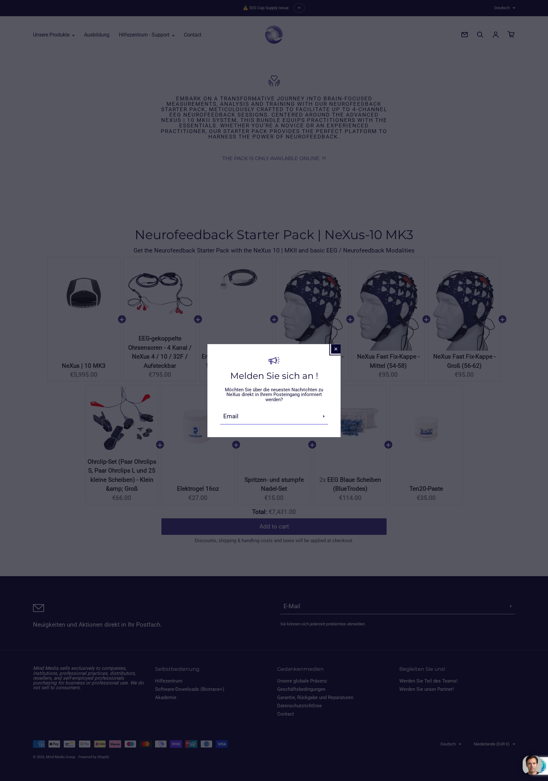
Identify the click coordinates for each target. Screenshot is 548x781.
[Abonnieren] (324, 416)
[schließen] (336, 348)
